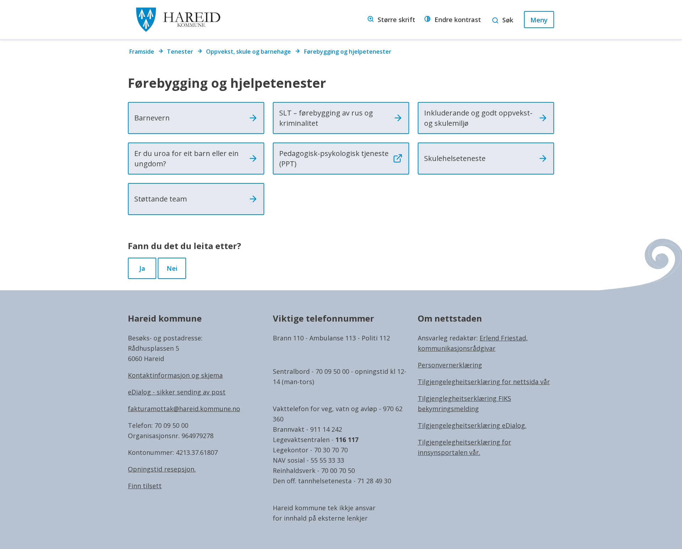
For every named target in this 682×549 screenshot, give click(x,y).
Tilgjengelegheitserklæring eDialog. (472, 425)
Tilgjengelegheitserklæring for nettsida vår (484, 381)
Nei (172, 268)
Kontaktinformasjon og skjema (175, 375)
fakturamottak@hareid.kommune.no (184, 408)
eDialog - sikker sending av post (177, 392)
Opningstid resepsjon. (162, 469)
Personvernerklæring (450, 365)
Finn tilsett (145, 485)
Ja (142, 268)
